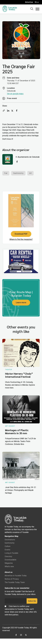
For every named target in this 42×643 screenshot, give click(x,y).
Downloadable (10, 560)
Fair (5, 173)
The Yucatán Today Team (15, 582)
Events (7, 550)
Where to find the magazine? (21, 239)
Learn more (21, 302)
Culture (7, 546)
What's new (9, 566)
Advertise (29, 2)
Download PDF (21, 234)
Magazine (9, 563)
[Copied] (3, 111)
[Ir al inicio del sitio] (9, 11)
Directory (8, 556)
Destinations (10, 540)
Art (30, 173)
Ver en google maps (15, 94)
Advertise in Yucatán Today (16, 575)
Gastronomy (18, 173)
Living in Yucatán (11, 553)
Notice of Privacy (12, 579)
